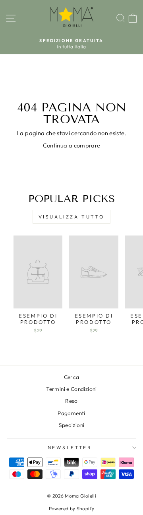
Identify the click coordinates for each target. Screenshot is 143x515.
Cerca (71, 377)
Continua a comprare (71, 145)
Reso (71, 400)
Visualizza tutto (72, 217)
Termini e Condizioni (71, 388)
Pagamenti (71, 413)
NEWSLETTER (69, 447)
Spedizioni (72, 425)
